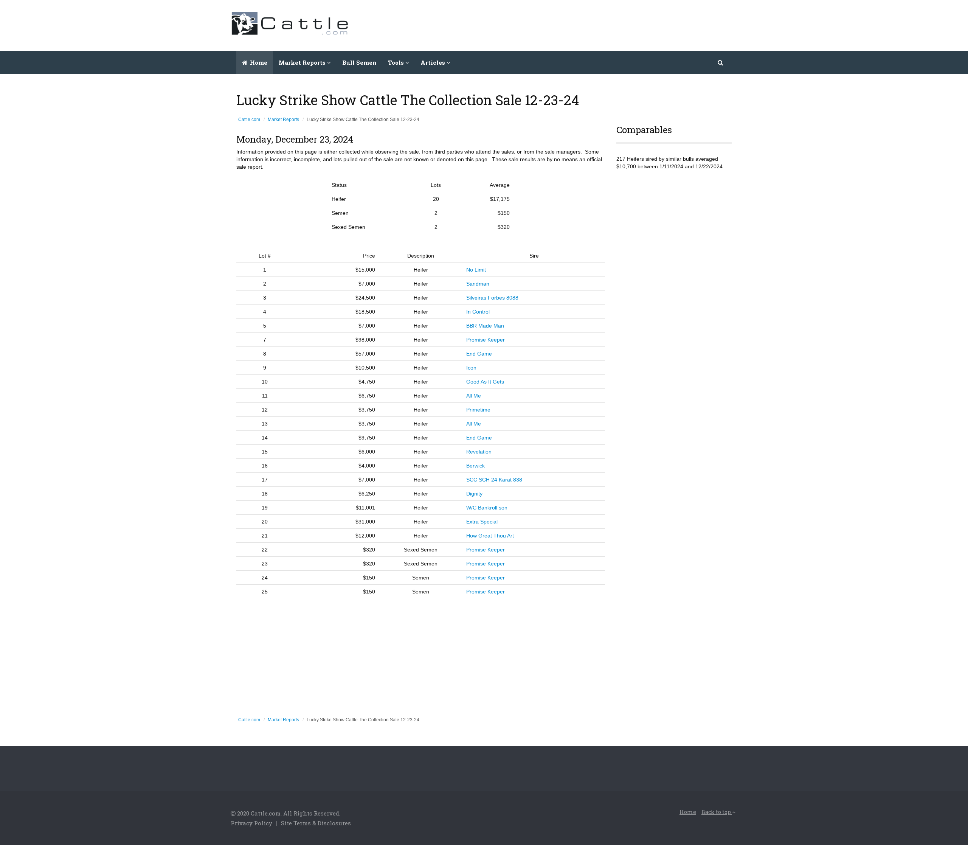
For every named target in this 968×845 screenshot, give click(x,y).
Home (257, 62)
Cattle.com (249, 119)
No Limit (476, 270)
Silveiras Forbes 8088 (492, 298)
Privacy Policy (251, 823)
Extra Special (482, 522)
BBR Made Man (485, 326)
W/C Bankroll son (486, 508)
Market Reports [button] (303, 62)
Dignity (474, 494)
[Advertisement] (599, 25)
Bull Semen (359, 62)
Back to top (716, 811)
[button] (721, 62)
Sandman (477, 284)
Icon (471, 368)
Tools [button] (396, 62)
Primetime (478, 410)
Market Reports (283, 119)
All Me (473, 396)
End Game (479, 354)
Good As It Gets (485, 382)
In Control (478, 312)
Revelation (479, 452)
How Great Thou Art (490, 536)
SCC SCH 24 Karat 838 (494, 480)
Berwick (475, 466)
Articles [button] (433, 62)
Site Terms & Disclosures (316, 823)
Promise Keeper (485, 340)
